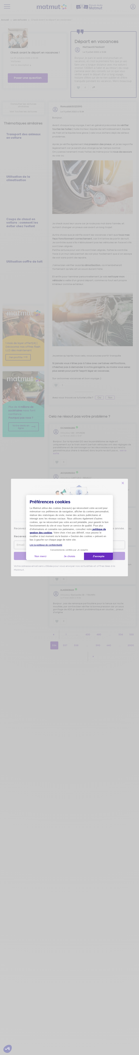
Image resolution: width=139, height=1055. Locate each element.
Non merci (40, 556)
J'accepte (98, 556)
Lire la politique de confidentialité (46, 545)
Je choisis (69, 556)
